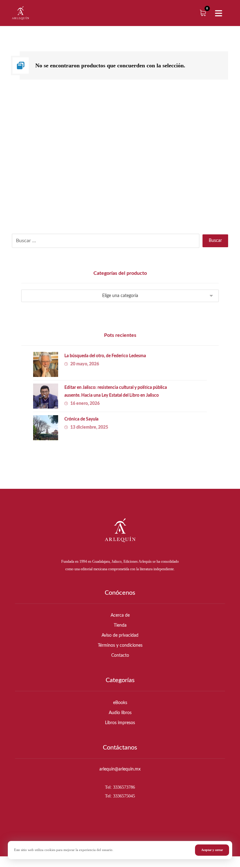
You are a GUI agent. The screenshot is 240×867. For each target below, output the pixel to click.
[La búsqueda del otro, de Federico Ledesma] (45, 364)
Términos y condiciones (120, 645)
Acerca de (120, 615)
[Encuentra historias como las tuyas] (20, 13)
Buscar (215, 240)
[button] (218, 13)
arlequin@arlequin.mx (120, 769)
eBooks (120, 703)
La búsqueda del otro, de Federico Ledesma (105, 356)
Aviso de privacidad (120, 635)
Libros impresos (120, 723)
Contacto (120, 655)
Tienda (120, 625)
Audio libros (120, 713)
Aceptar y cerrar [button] (212, 850)
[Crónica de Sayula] (45, 427)
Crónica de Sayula (81, 419)
